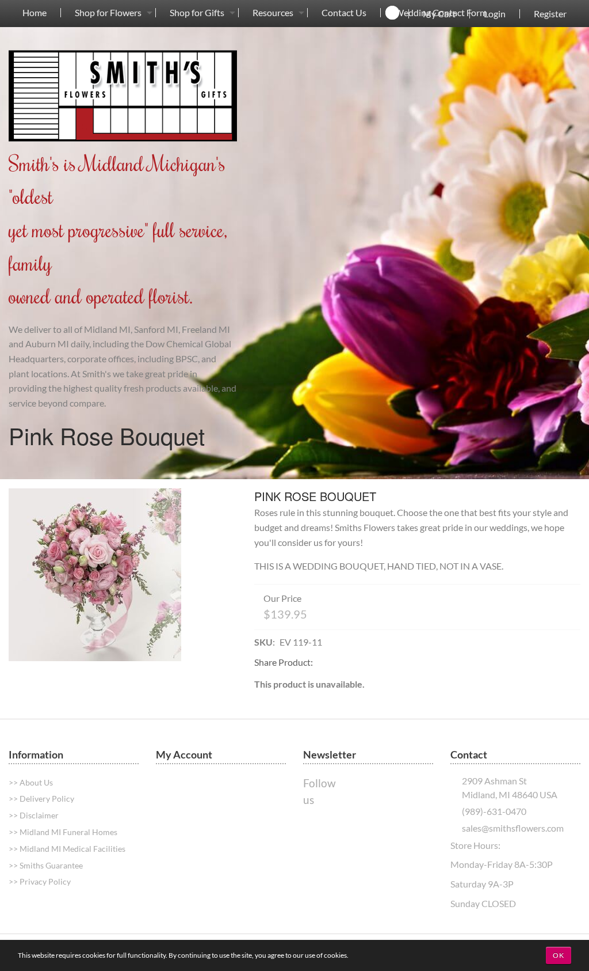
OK (558, 955)
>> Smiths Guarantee (46, 865)
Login (495, 13)
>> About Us (31, 782)
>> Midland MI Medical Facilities (67, 849)
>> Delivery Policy (41, 798)
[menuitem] (34, 12)
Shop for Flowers (108, 12)
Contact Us (344, 12)
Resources (273, 12)
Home (34, 12)
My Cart (439, 13)
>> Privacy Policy (40, 881)
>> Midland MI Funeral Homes (63, 832)
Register (550, 13)
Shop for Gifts (197, 12)
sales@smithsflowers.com (513, 827)
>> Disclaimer (34, 815)
